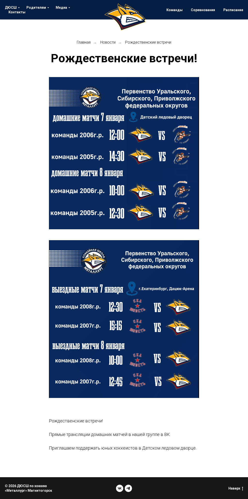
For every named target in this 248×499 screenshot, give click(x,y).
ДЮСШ (11, 7)
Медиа (61, 7)
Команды (174, 10)
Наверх (234, 488)
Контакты (16, 12)
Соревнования (203, 10)
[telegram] (128, 488)
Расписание (233, 10)
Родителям (36, 7)
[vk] (119, 488)
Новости (108, 42)
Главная (84, 42)
